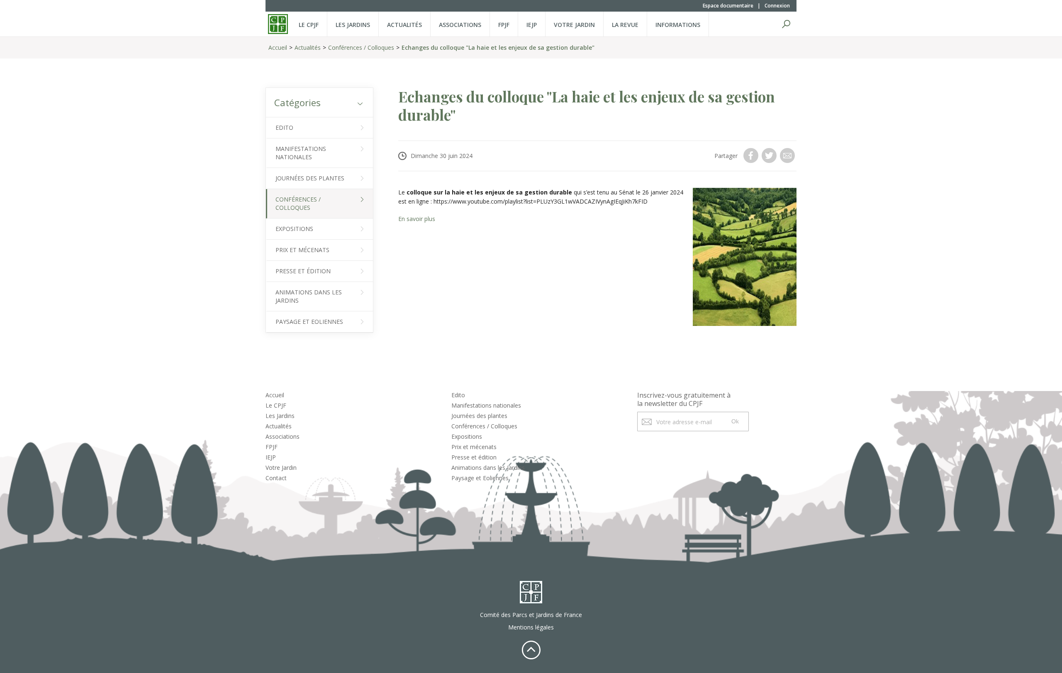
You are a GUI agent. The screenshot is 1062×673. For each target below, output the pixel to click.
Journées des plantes (309, 178)
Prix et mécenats (302, 250)
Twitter (770, 155)
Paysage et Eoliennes (309, 322)
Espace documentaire (728, 5)
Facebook (751, 155)
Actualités (404, 25)
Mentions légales (531, 627)
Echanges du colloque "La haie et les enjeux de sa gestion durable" (498, 47)
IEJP (531, 25)
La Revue (625, 25)
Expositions (294, 229)
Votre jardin (574, 25)
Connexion (777, 5)
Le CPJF (309, 25)
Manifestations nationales (300, 153)
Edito (284, 127)
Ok (735, 421)
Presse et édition (303, 271)
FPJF (503, 25)
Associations (460, 25)
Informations (677, 25)
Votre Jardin (281, 467)
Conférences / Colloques (361, 47)
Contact (276, 478)
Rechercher (786, 24)
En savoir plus (416, 219)
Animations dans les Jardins (308, 296)
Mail (788, 155)
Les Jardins (353, 25)
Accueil (277, 47)
